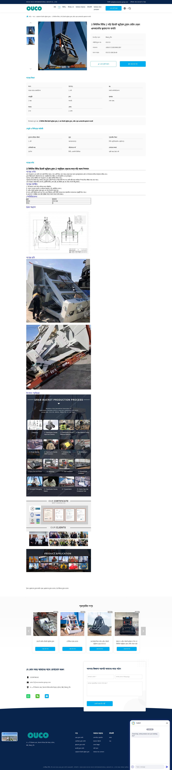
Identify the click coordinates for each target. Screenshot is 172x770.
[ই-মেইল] (49, 697)
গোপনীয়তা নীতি (46, 767)
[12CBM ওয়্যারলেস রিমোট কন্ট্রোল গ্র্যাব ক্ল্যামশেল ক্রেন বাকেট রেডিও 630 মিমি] (99, 624)
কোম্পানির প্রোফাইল (98, 737)
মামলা (110, 737)
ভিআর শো (71, 7)
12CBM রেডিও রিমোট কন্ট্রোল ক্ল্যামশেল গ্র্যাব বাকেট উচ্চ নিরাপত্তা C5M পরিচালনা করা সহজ (72, 643)
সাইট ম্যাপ (95, 748)
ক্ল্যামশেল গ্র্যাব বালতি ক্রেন (36, 588)
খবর (110, 741)
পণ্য (59, 7)
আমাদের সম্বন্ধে (80, 7)
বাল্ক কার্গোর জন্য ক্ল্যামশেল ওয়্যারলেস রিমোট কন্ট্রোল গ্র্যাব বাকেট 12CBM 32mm (45, 643)
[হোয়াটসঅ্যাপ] (31, 697)
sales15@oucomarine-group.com (40, 682)
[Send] (167, 767)
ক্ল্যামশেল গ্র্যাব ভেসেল (49, 588)
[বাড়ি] (34, 8)
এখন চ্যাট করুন (114, 8)
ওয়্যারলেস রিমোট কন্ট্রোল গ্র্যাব (43, 16)
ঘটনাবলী (89, 7)
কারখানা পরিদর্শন (97, 741)
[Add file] (132, 767)
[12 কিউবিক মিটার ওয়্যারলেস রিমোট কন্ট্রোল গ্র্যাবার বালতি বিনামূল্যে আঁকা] (127, 624)
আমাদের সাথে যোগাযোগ (97, 8)
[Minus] (167, 723)
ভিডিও (64, 7)
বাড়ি (55, 7)
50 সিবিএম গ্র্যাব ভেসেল (62, 588)
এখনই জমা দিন (98, 704)
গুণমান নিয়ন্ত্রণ (96, 744)
